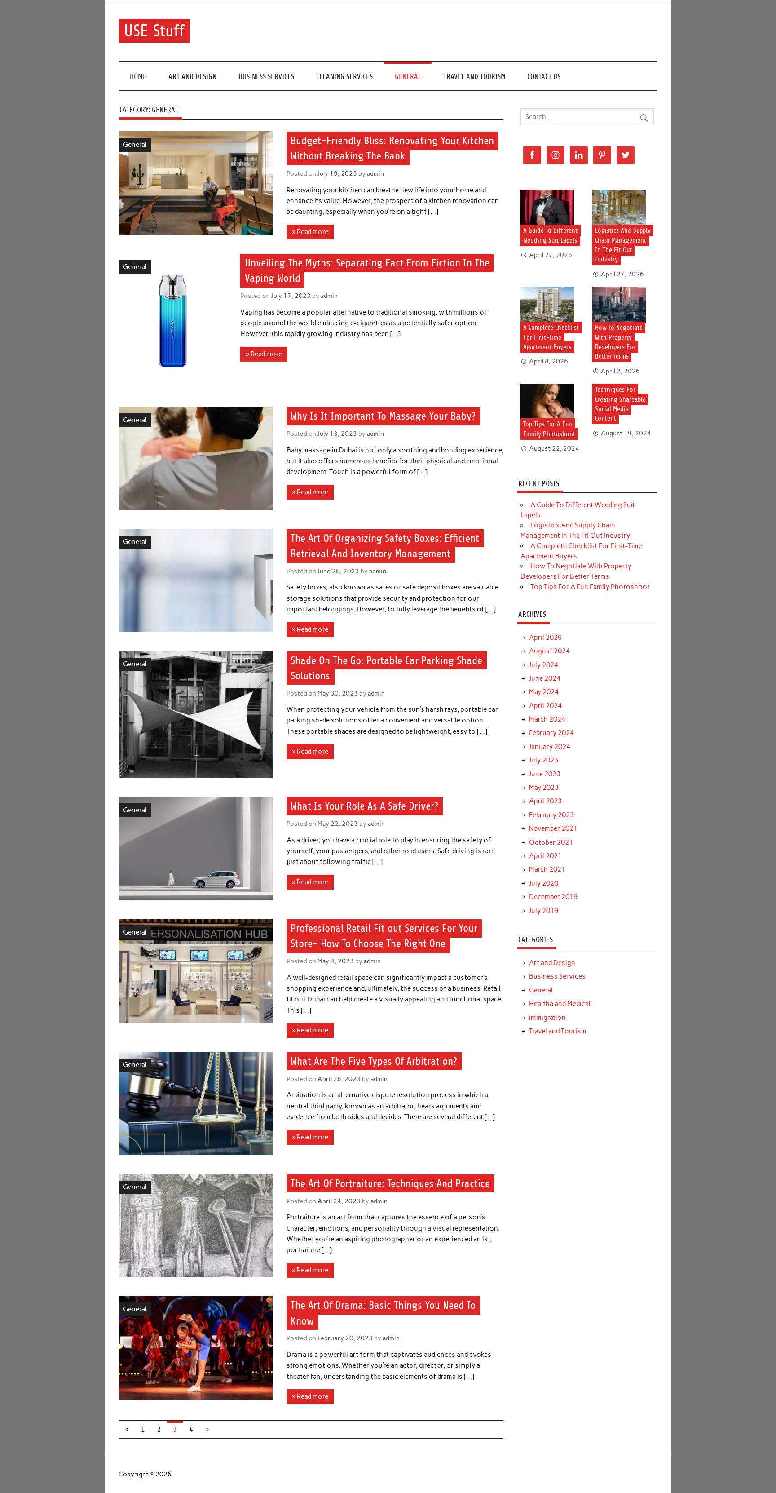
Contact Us (543, 76)
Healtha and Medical (560, 1004)
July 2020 (543, 883)
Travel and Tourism (474, 76)
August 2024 (549, 651)
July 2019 (543, 911)
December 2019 (553, 897)
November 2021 (553, 828)
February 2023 (551, 815)
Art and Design (192, 76)
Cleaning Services (344, 76)
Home (138, 76)
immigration (547, 1018)
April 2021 (545, 856)
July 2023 (543, 760)
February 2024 (551, 733)
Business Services (266, 76)
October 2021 (551, 842)
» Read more (310, 232)
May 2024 (544, 692)
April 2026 (545, 638)
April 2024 (545, 706)
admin (375, 173)
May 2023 (544, 788)
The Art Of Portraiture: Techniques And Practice (390, 1183)
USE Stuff (154, 31)
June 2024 (544, 678)
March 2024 (547, 719)
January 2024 (549, 747)
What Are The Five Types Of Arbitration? (374, 1061)
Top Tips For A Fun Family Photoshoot (590, 587)
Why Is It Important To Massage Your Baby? (383, 416)
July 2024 (543, 665)
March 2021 (547, 869)
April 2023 (545, 801)
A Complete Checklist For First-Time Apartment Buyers (551, 337)
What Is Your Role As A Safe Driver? (364, 806)
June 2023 (544, 774)
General (408, 76)
